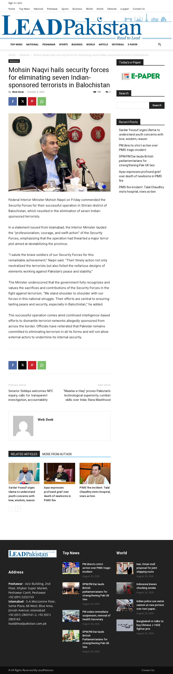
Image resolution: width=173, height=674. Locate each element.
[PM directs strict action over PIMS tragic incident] (70, 568)
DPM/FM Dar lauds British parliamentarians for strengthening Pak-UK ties (137, 161)
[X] (22, 101)
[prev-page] (11, 508)
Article (100, 8)
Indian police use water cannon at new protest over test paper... (150, 605)
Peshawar (52, 8)
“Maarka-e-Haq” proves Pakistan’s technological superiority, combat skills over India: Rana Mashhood (87, 395)
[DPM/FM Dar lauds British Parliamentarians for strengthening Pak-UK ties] (70, 636)
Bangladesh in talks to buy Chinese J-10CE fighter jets (150, 625)
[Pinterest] (32, 101)
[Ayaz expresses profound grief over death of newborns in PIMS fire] (59, 473)
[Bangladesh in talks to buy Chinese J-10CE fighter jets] (124, 625)
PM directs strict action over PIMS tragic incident (138, 148)
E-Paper (132, 44)
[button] (159, 45)
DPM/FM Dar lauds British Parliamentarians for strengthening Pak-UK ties (95, 639)
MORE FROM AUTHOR (57, 454)
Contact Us (139, 8)
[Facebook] (12, 101)
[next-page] (17, 508)
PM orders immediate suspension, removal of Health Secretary (96, 615)
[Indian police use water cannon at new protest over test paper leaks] (124, 605)
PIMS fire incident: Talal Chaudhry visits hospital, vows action (95, 492)
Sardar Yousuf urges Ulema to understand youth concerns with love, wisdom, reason (141, 134)
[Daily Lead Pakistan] (86, 25)
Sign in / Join (15, 2)
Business (77, 8)
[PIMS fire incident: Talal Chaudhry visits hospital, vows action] (95, 473)
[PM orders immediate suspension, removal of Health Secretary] (70, 616)
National (38, 8)
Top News (24, 8)
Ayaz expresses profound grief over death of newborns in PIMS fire (140, 176)
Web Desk (18, 91)
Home (11, 8)
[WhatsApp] (42, 101)
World (89, 8)
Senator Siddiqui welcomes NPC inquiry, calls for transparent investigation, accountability (30, 395)
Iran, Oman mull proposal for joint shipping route (147, 568)
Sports (65, 8)
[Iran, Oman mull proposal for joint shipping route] (124, 568)
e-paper (124, 8)
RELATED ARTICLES (24, 454)
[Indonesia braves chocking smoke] (124, 588)
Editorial (111, 8)
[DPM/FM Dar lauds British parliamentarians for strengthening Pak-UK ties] (70, 588)
